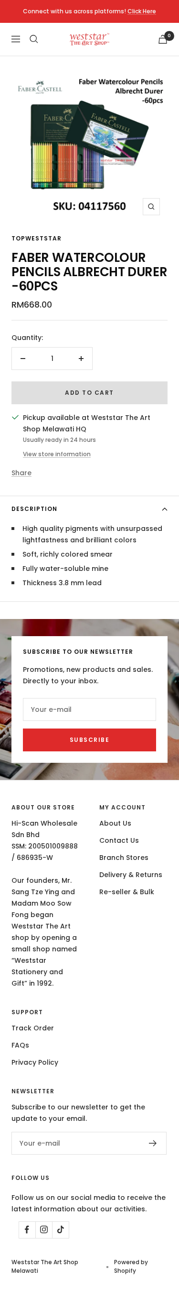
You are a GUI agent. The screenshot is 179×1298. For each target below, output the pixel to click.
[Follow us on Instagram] (43, 1229)
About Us (115, 823)
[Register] (153, 1143)
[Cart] (163, 39)
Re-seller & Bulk (126, 892)
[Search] (34, 39)
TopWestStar (36, 238)
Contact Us (119, 840)
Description (34, 509)
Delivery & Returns (130, 874)
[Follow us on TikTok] (60, 1229)
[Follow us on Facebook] (27, 1229)
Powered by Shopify (131, 1266)
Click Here (141, 11)
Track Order (32, 1028)
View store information (57, 454)
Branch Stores (123, 857)
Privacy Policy (34, 1062)
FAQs (20, 1045)
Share (21, 473)
